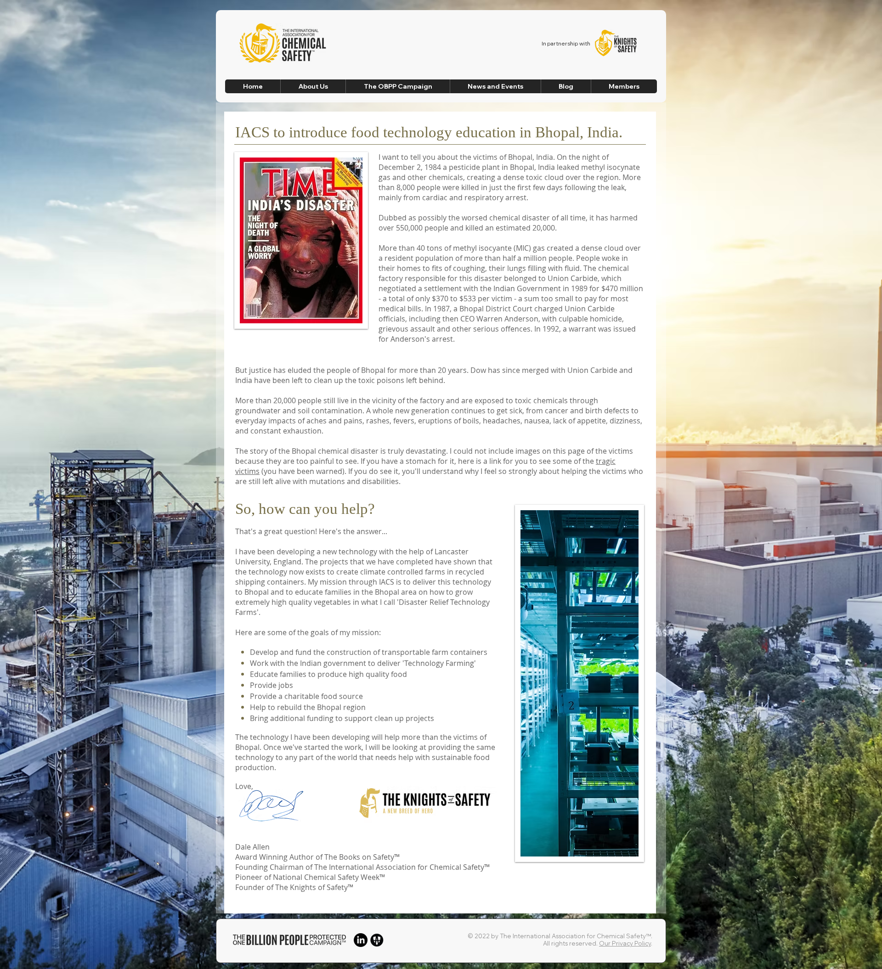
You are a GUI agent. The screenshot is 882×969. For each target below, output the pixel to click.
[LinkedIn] (361, 940)
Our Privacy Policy (625, 943)
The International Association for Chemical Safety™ (575, 936)
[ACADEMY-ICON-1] (377, 940)
